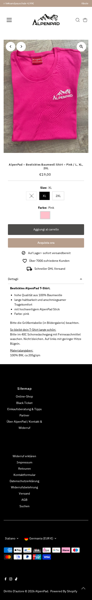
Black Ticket (24, 403)
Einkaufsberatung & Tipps (24, 409)
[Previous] (10, 46)
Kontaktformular (24, 475)
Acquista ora (46, 243)
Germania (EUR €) (41, 538)
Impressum (24, 462)
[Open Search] (78, 20)
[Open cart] (85, 20)
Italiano (10, 538)
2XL (58, 196)
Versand (24, 493)
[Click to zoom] (81, 47)
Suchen (24, 506)
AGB (24, 500)
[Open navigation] (13, 20)
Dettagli (13, 279)
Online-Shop (24, 396)
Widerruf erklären (24, 456)
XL (44, 196)
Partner (24, 415)
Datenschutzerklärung (24, 481)
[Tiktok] (16, 579)
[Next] (21, 46)
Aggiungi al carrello (46, 229)
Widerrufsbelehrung (24, 487)
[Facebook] (5, 579)
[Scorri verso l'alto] (83, 588)
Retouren (24, 469)
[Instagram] (10, 579)
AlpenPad (41, 591)
